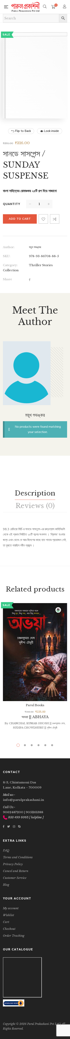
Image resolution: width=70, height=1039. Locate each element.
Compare (54, 219)
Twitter (8, 826)
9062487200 (13, 812)
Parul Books (35, 705)
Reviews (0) (35, 506)
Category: (10, 265)
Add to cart (20, 219)
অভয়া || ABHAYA (35, 717)
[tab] (35, 493)
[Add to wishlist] (43, 219)
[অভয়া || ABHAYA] (35, 652)
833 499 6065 (18, 817)
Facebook (3, 826)
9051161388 (34, 812)
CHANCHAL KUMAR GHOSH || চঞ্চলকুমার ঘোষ (37, 723)
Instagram (14, 826)
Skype (19, 826)
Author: (9, 247)
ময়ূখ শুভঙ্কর (35, 247)
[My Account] (65, 7)
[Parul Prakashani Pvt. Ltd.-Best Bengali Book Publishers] (25, 7)
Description (35, 493)
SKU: (6, 256)
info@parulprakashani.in (23, 800)
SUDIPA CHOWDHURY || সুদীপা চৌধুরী (35, 727)
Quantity (11, 204)
